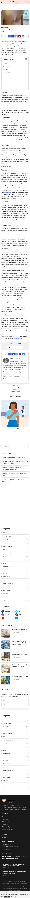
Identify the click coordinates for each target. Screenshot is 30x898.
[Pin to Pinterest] (19, 36)
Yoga (16, 600)
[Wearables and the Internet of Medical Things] (5, 633)
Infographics (16, 570)
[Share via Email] (23, 36)
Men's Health (16, 573)
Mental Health (16, 576)
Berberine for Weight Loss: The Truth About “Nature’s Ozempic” (20, 677)
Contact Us (5, 837)
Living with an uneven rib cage (11, 84)
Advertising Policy (6, 821)
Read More (13, 896)
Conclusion (7, 87)
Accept (7, 896)
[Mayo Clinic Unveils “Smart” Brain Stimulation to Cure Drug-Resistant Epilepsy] (5, 645)
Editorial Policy (6, 827)
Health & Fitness (16, 566)
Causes (6, 63)
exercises (8, 192)
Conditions (16, 539)
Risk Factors (7, 78)
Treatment (7, 72)
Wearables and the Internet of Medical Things (13, 457)
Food (16, 560)
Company (5, 813)
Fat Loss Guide (6, 849)
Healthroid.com (13, 881)
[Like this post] (10, 36)
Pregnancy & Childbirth (16, 583)
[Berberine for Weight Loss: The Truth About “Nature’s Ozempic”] (5, 680)
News (16, 580)
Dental (16, 543)
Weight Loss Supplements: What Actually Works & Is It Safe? (20, 665)
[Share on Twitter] (16, 36)
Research (16, 587)
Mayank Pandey (6, 31)
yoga (4, 215)
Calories (16, 532)
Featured (16, 556)
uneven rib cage (7, 41)
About (3, 816)
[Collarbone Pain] (15, 413)
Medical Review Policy (8, 829)
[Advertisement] (15, 506)
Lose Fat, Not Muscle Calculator (10, 846)
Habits (16, 563)
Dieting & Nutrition (16, 546)
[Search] (28, 2)
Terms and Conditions (7, 832)
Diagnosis (6, 69)
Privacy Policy (5, 819)
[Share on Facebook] (13, 36)
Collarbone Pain (15, 429)
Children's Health (16, 536)
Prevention (7, 75)
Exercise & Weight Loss (16, 553)
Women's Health (16, 597)
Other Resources (8, 841)
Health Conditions (6, 844)
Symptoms (7, 66)
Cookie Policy (5, 824)
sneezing (17, 127)
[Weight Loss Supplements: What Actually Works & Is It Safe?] (5, 668)
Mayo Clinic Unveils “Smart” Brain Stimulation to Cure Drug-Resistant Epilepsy (20, 643)
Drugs (16, 549)
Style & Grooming (16, 590)
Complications (8, 81)
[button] (2, 416)
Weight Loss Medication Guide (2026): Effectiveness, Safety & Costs (19, 654)
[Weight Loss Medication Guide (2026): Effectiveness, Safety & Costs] (5, 656)
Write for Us (5, 834)
